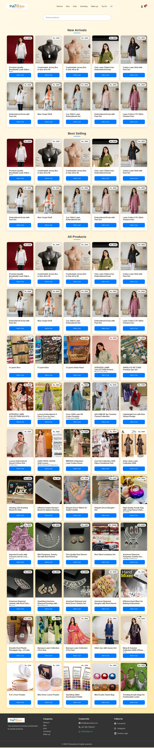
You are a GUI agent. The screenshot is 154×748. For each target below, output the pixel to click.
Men (68, 6)
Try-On (104, 6)
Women (60, 6)
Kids (75, 6)
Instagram (121, 728)
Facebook (121, 723)
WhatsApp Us (86, 731)
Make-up (94, 6)
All (111, 6)
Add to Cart (20, 75)
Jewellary (84, 6)
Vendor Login (122, 733)
